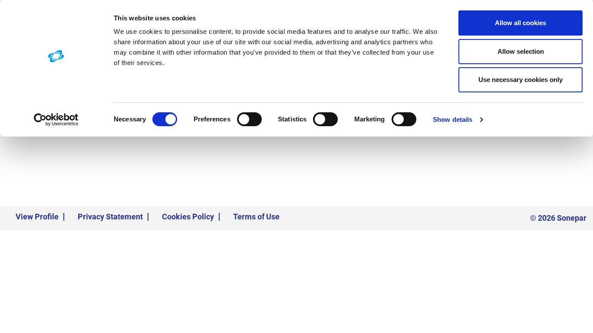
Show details (452, 119)
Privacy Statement (110, 216)
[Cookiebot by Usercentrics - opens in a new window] (56, 119)
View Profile (37, 216)
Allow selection (520, 51)
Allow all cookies (520, 22)
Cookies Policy (188, 216)
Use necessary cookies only (520, 79)
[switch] (249, 119)
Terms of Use (256, 216)
